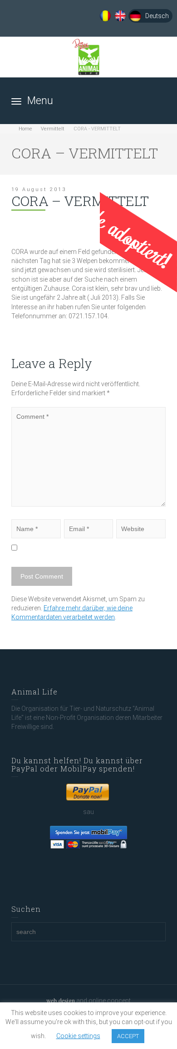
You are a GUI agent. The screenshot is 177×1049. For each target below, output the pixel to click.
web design (60, 1000)
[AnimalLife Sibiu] (88, 57)
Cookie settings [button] (78, 1035)
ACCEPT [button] (128, 1036)
